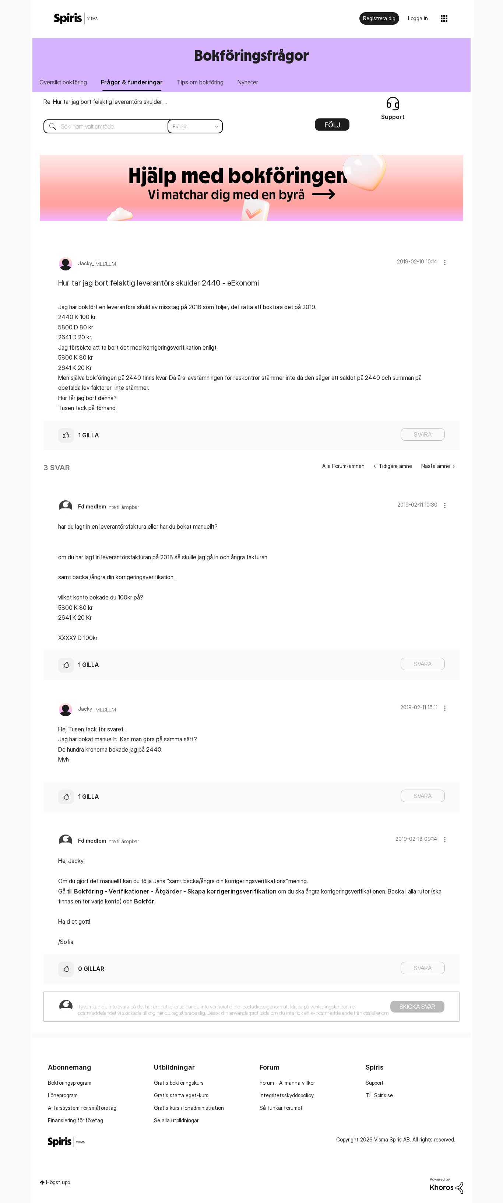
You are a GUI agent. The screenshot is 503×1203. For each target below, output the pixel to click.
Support (375, 1083)
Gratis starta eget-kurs (181, 1095)
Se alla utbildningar (176, 1120)
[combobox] (127, 126)
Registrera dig (379, 18)
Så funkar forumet (281, 1108)
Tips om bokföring (200, 82)
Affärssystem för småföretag (82, 1108)
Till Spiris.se (379, 1095)
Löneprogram (63, 1095)
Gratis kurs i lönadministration (189, 1108)
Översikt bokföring (63, 82)
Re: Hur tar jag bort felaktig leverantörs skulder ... (105, 101)
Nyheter (248, 82)
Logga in (418, 18)
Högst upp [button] (58, 1182)
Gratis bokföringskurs (179, 1083)
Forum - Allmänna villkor (287, 1083)
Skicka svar (417, 1006)
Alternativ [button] (332, 127)
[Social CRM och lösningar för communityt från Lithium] (446, 1185)
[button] (445, 262)
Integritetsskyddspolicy (287, 1095)
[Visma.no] (76, 19)
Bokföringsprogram (69, 1083)
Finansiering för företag (75, 1120)
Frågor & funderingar (132, 82)
